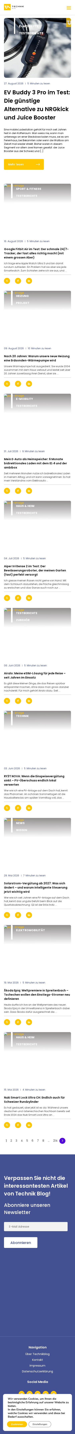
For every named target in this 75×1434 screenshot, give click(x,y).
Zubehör (23, 620)
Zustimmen (17, 1424)
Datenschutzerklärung (37, 1371)
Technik (22, 716)
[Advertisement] (37, 1291)
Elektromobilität (30, 930)
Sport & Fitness (28, 189)
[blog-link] (37, 210)
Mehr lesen (16, 164)
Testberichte (31, 33)
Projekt (22, 303)
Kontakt (37, 1360)
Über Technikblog (37, 1354)
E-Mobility (28, 26)
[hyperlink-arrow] (64, 280)
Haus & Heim (25, 506)
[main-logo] (14, 7)
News (20, 823)
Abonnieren (20, 1242)
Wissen (21, 830)
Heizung (22, 296)
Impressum (37, 1366)
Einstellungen (40, 1424)
